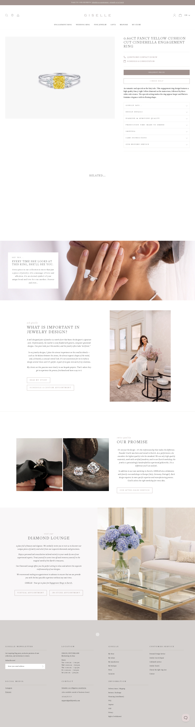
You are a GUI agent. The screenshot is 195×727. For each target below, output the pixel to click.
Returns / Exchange (114, 692)
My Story (136, 25)
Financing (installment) (116, 696)
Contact (152, 674)
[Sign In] (42, 666)
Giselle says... (134, 105)
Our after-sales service (135, 490)
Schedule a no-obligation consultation (74, 688)
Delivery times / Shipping (116, 689)
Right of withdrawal (115, 716)
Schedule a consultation (141, 61)
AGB (109, 708)
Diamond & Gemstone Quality (143, 118)
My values (111, 658)
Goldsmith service (155, 662)
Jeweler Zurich (154, 666)
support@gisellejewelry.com (71, 700)
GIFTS (113, 25)
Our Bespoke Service (137, 144)
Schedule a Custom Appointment (50, 388)
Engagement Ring (63, 25)
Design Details (134, 112)
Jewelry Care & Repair (157, 658)
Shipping (131, 131)
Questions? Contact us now (142, 57)
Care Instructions (136, 138)
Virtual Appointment (30, 593)
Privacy (110, 712)
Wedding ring (83, 25)
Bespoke (124, 25)
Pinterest (8, 692)
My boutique (112, 666)
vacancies (111, 674)
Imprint (111, 704)
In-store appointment (66, 593)
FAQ (109, 700)
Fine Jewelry (100, 25)
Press (110, 670)
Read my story (38, 380)
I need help (156, 81)
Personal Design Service (157, 654)
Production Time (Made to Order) (145, 125)
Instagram (8, 688)
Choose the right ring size (158, 670)
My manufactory (113, 662)
